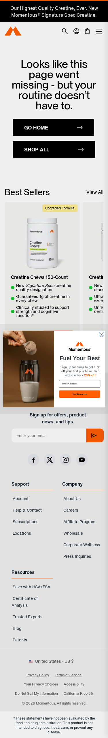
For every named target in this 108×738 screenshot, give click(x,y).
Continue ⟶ (80, 394)
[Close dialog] (101, 334)
